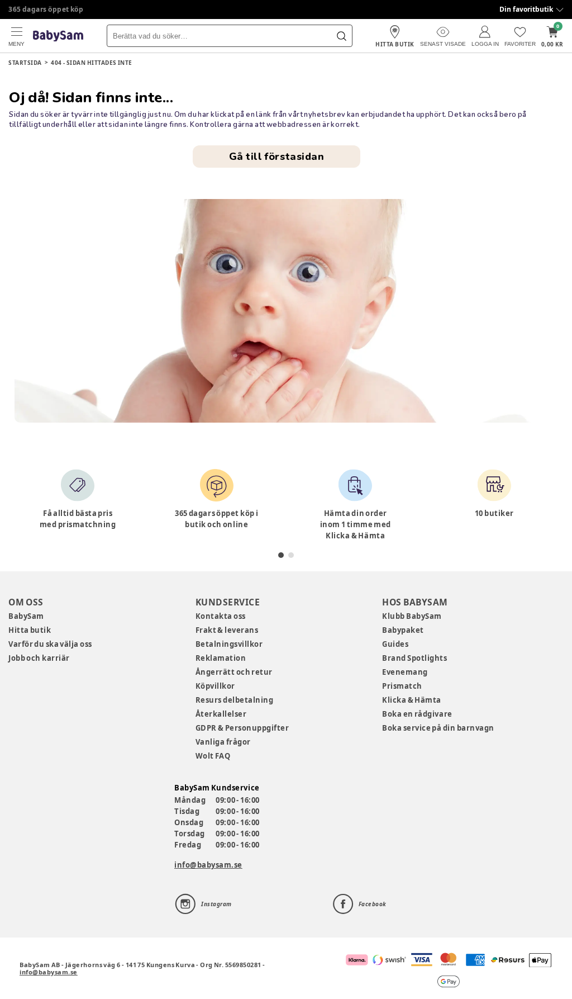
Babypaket (403, 630)
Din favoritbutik (526, 9)
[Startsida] (58, 36)
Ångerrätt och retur (234, 672)
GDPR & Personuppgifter (242, 728)
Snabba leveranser (41, 9)
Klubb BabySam (411, 616)
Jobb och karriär (39, 658)
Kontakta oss (221, 616)
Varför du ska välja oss (50, 644)
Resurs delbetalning (235, 700)
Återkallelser (221, 714)
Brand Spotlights (414, 658)
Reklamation (221, 658)
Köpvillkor (215, 686)
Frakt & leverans (227, 630)
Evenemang (405, 672)
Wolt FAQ (213, 756)
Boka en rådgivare (417, 714)
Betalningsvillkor (229, 644)
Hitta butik (29, 630)
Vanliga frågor (223, 742)
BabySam (26, 616)
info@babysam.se (208, 865)
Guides (395, 644)
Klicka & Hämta (411, 700)
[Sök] (341, 35)
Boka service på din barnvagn (438, 728)
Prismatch (402, 686)
